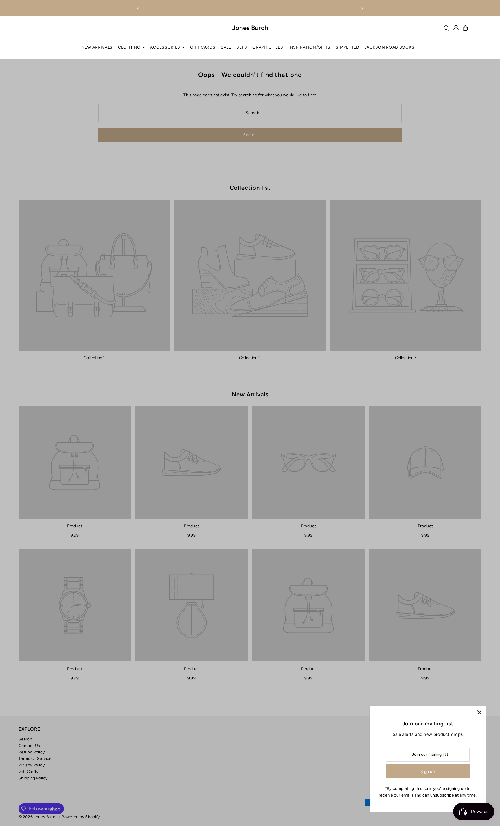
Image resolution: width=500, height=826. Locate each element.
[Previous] (138, 8)
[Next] (362, 8)
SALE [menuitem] (226, 47)
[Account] (456, 27)
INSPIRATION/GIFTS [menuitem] (309, 47)
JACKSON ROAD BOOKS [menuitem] (390, 47)
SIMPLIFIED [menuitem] (347, 47)
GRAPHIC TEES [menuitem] (267, 47)
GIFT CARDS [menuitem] (203, 47)
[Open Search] (446, 28)
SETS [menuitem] (241, 47)
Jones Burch (250, 28)
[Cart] (465, 28)
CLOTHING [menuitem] (129, 47)
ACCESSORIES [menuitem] (165, 47)
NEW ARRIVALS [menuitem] (97, 47)
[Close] (479, 712)
